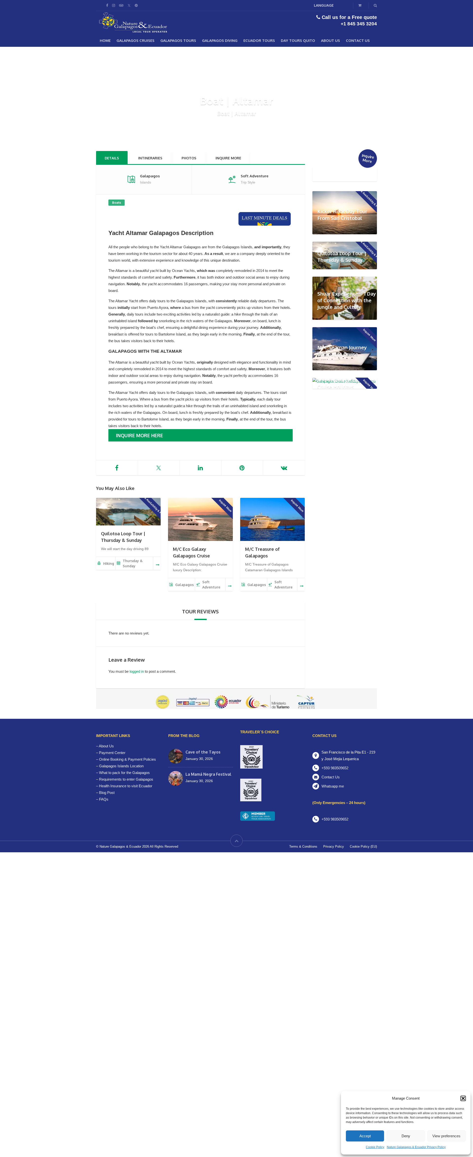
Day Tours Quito (298, 40)
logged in (137, 671)
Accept (365, 1136)
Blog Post (107, 792)
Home (105, 40)
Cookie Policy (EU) (363, 846)
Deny (406, 1136)
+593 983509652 (334, 768)
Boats (116, 202)
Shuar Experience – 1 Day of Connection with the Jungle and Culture (346, 300)
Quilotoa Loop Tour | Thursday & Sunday (341, 256)
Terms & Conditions (303, 846)
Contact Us (358, 40)
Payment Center (112, 753)
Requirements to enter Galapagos (126, 779)
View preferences (446, 1136)
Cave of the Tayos (203, 752)
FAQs (103, 799)
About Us (330, 40)
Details (112, 158)
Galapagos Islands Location (121, 766)
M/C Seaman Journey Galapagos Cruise (342, 350)
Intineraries (150, 158)
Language (324, 5)
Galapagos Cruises (135, 40)
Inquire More (228, 158)
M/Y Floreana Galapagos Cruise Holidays (346, 383)
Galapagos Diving (219, 40)
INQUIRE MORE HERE (139, 435)
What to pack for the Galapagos (124, 773)
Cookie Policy (375, 1147)
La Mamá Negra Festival (208, 774)
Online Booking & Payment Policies (127, 759)
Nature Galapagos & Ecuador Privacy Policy (416, 1147)
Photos (189, 158)
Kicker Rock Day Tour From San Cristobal (342, 214)
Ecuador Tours (259, 40)
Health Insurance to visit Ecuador (125, 786)
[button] (463, 1098)
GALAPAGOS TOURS (178, 40)
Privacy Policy (333, 846)
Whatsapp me (332, 786)
